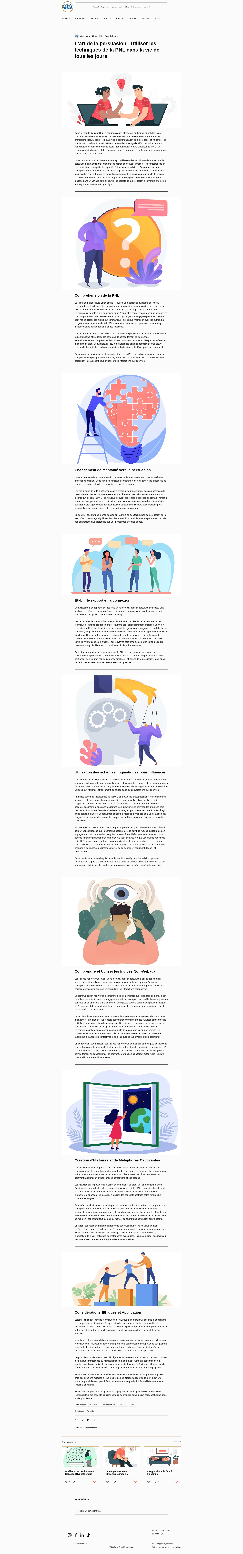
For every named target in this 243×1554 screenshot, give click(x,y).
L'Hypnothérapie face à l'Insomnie (159, 1472)
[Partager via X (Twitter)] (82, 1420)
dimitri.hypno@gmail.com (163, 1543)
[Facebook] (75, 1535)
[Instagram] (69, 1535)
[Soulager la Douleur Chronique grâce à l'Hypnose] (121, 1457)
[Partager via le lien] (94, 1420)
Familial (107, 18)
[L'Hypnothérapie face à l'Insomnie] (162, 1457)
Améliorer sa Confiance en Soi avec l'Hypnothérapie (79, 1472)
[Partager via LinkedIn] (88, 1420)
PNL (132, 1405)
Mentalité (133, 18)
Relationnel (80, 18)
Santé (157, 18)
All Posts (66, 18)
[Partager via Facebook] (76, 1420)
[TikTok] (88, 1535)
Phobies (120, 18)
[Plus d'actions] (166, 35)
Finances (94, 18)
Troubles (146, 18)
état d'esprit (81, 1405)
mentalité (93, 1405)
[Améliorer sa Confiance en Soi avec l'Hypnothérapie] (80, 1457)
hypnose (123, 1405)
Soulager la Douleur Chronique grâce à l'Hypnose (117, 1472)
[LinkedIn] (82, 1535)
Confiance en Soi (108, 1405)
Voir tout (177, 1442)
